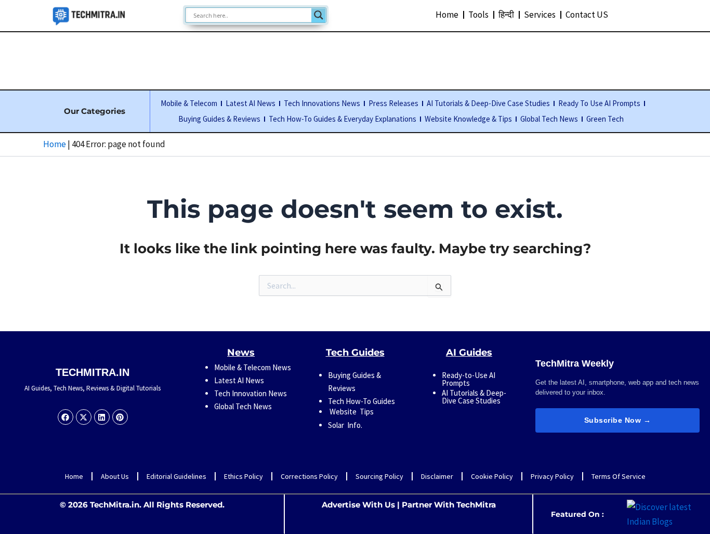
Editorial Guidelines (176, 476)
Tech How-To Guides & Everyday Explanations (342, 119)
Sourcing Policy (379, 476)
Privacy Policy (552, 476)
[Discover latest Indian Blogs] (666, 513)
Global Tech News (549, 119)
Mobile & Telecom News (252, 367)
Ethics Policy (243, 476)
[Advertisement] (355, 58)
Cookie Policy (492, 476)
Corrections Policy (309, 476)
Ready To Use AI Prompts (599, 103)
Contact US (587, 14)
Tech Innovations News (322, 103)
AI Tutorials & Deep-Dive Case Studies (488, 103)
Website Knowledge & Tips (468, 119)
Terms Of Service (618, 476)
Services (540, 14)
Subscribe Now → (617, 420)
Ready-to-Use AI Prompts (468, 379)
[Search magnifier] (318, 15)
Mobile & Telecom (189, 103)
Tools (478, 14)
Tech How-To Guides (361, 401)
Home (447, 14)
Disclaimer (437, 476)
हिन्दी (506, 14)
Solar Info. (345, 425)
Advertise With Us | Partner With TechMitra (409, 505)
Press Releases (393, 103)
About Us (115, 476)
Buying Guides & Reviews (219, 119)
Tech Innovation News (250, 393)
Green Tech (605, 119)
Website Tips (351, 411)
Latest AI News (250, 103)
